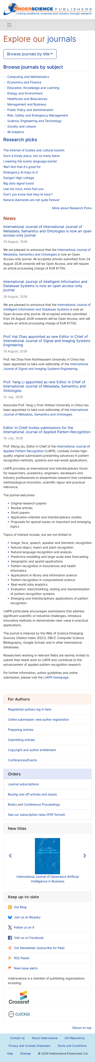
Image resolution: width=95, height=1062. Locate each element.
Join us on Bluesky (27, 917)
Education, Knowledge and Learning (33, 88)
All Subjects (15, 132)
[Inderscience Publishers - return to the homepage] (47, 8)
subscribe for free (50, 948)
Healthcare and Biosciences (27, 99)
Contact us (17, 1038)
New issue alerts (26, 968)
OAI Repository (75, 1038)
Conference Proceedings (42, 804)
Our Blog (20, 907)
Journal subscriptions (23, 784)
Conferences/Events (22, 760)
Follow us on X (24, 927)
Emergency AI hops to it (20, 172)
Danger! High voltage (18, 178)
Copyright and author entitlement (32, 750)
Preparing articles (20, 729)
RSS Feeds (21, 958)
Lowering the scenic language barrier (30, 161)
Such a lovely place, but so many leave (31, 156)
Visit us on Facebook (29, 938)
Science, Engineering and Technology (34, 121)
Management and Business (26, 104)
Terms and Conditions (72, 1045)
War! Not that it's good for (22, 167)
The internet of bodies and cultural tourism (34, 150)
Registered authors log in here (29, 709)
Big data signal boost (18, 183)
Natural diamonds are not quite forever (31, 200)
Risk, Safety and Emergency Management (37, 115)
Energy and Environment (25, 93)
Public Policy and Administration (30, 110)
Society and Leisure (21, 126)
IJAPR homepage (56, 677)
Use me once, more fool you (23, 189)
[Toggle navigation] (9, 25)
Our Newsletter (25, 948)
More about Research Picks (72, 208)
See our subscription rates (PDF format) (36, 814)
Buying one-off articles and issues (32, 794)
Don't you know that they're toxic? (28, 194)
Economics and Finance (24, 82)
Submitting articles (21, 740)
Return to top (81, 1028)
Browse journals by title (28, 54)
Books (12, 804)
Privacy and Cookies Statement (29, 1045)
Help (10, 1053)
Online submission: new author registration (38, 719)
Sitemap (25, 1053)
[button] (10, 855)
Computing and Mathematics (28, 77)
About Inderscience (44, 1038)
